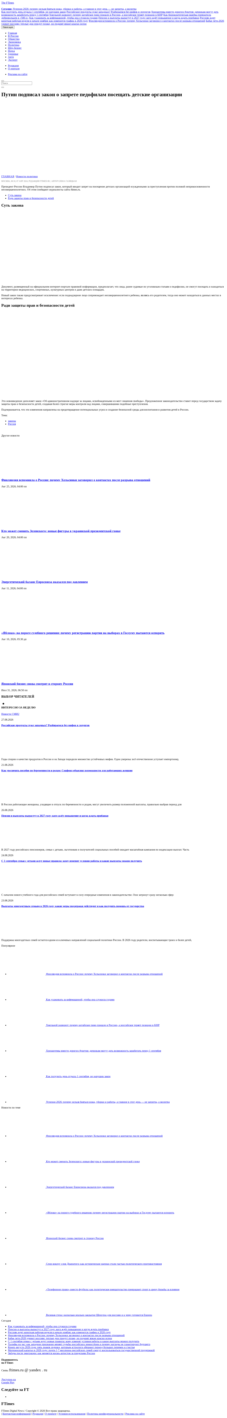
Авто (11, 57)
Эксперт (12, 60)
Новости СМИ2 (10, 714)
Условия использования (71, 1413)
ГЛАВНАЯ (7, 176)
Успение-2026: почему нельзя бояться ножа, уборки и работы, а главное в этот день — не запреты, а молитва (68, 8)
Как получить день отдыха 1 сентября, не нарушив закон (33, 11)
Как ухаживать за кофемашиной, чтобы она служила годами (63, 17)
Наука (11, 51)
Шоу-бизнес (15, 48)
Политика (13, 45)
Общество (13, 39)
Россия (12, 424)
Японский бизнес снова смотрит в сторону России (37, 683)
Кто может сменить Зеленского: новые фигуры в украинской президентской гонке (60, 531)
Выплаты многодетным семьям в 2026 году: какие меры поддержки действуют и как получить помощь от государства (72, 906)
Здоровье (13, 54)
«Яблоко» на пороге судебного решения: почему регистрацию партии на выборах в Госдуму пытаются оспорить (83, 633)
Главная (12, 33)
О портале (14, 68)
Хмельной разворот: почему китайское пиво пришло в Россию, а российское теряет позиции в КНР (106, 14)
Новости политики (27, 176)
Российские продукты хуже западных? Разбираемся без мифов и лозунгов (108, 11)
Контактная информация (16, 1413)
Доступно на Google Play (8, 1381)
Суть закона (14, 195)
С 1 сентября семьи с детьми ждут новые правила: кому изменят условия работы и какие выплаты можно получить (71, 861)
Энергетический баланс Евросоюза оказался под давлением (44, 582)
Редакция (13, 65)
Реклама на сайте (17, 74)
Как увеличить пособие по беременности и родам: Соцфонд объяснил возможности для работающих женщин (66, 770)
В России (13, 36)
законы (12, 421)
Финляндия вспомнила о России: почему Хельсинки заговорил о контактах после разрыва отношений (147, 20)
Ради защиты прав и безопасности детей (31, 198)
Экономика (14, 42)
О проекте (51, 1413)
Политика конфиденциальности (105, 1413)
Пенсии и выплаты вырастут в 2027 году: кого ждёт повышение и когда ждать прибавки (148, 17)
